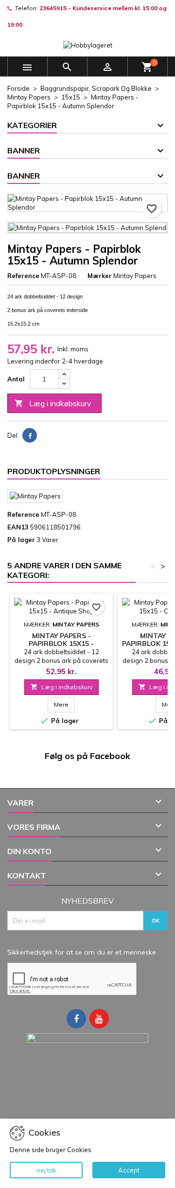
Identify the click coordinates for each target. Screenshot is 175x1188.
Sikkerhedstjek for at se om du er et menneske (81, 952)
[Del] (29, 435)
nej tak (46, 1170)
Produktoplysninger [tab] (53, 471)
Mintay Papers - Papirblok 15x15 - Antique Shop (61, 643)
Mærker (100, 276)
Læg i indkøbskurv (53, 403)
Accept (129, 1170)
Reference (23, 276)
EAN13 (18, 527)
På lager (21, 540)
